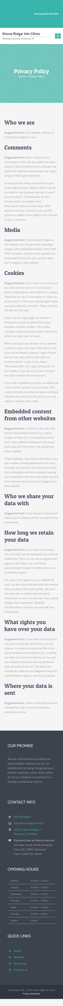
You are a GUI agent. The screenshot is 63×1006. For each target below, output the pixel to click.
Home (21, 76)
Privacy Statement (31, 993)
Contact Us (21, 970)
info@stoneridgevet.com (29, 823)
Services (19, 957)
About (17, 951)
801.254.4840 (52, 13)
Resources (20, 963)
